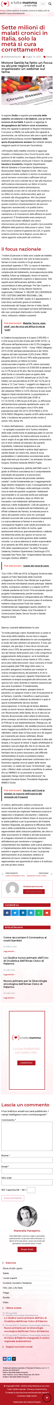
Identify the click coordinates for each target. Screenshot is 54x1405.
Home (3, 10)
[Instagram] (14, 1359)
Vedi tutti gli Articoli (34, 891)
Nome (5, 1155)
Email (5, 1167)
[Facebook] (5, 1359)
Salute (49, 56)
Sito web (6, 1178)
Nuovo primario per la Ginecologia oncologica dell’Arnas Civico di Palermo (25, 983)
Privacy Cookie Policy (37, 1389)
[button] (7, 913)
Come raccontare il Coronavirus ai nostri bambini (25, 939)
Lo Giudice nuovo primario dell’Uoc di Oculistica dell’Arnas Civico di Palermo (26, 960)
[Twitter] (9, 1359)
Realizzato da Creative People (27, 1402)
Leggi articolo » (9, 951)
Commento (8, 1120)
